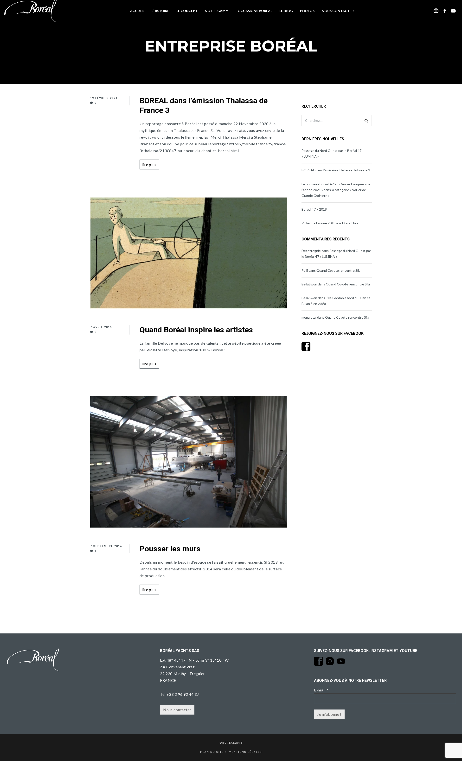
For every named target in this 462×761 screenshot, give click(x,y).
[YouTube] (453, 11)
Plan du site (212, 752)
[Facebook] (445, 11)
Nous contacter (177, 709)
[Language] (436, 11)
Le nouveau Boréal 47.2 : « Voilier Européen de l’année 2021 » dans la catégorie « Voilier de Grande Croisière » (336, 190)
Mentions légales (245, 752)
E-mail (321, 690)
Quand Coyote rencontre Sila (338, 270)
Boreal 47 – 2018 (314, 209)
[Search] (366, 121)
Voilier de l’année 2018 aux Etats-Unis (330, 223)
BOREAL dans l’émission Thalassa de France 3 (336, 170)
